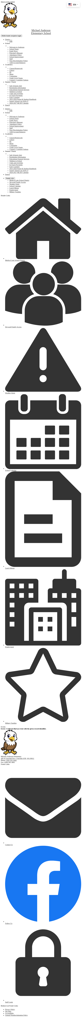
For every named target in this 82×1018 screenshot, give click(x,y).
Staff (11, 59)
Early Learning (14, 97)
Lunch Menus (14, 188)
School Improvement (16, 57)
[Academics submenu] (6, 136)
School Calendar (15, 186)
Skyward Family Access (17, 182)
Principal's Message (16, 53)
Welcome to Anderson (16, 47)
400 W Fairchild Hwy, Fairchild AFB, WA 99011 (17, 758)
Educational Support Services (19, 90)
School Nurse (14, 49)
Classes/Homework (16, 68)
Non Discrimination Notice (18, 61)
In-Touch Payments (16, 95)
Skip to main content (8, 2)
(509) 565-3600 (11, 760)
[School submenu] (6, 115)
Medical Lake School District (19, 180)
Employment (13, 190)
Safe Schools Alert (15, 86)
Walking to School (15, 92)
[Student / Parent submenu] (6, 84)
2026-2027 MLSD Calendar (19, 103)
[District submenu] (11, 109)
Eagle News (13, 51)
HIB (10, 41)
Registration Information (17, 88)
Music (11, 74)
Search (7, 105)
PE (10, 72)
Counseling (13, 76)
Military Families (15, 192)
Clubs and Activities (16, 93)
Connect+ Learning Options (18, 80)
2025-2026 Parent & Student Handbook (22, 99)
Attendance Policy (15, 55)
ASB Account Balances (17, 63)
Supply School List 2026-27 (18, 101)
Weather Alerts (14, 184)
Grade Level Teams (16, 78)
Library (11, 70)
